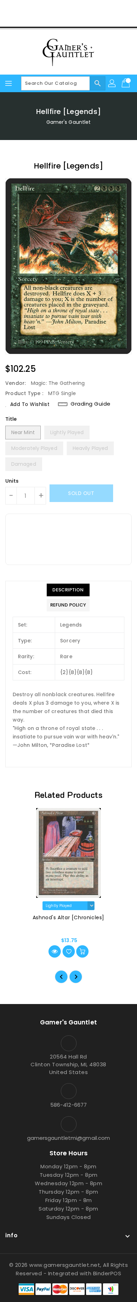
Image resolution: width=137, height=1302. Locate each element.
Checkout (55, 19)
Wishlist (85, 19)
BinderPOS (107, 1273)
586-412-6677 (68, 1105)
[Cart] (126, 83)
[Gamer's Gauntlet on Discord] (82, 8)
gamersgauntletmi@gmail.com (68, 1138)
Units (12, 480)
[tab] (68, 590)
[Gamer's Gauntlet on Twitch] (95, 8)
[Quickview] (54, 951)
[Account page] (112, 83)
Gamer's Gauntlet (68, 122)
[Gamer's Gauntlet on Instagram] (68, 8)
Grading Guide (91, 403)
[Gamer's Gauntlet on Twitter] (55, 8)
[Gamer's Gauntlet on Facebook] (42, 8)
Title (11, 419)
